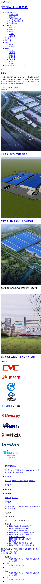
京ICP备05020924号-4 (27, 549)
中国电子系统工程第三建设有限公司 (21, 535)
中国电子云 (13, 541)
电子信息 (12, 27)
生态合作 (8, 40)
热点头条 (12, 46)
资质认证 (12, 55)
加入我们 (12, 61)
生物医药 (12, 29)
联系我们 (12, 63)
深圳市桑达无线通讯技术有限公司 (21, 543)
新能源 (11, 32)
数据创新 (12, 17)
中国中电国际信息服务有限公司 (20, 539)
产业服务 (8, 25)
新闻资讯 (8, 42)
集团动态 (12, 44)
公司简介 (12, 51)
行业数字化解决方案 (16, 21)
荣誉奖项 (12, 57)
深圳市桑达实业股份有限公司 (19, 530)
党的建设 (12, 59)
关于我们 (8, 48)
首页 (2, 87)
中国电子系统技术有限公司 (18, 528)
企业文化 (12, 53)
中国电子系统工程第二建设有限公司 (21, 545)
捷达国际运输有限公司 (17, 537)
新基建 (11, 34)
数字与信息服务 (10, 12)
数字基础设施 (13, 15)
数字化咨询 (13, 23)
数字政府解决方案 (15, 19)
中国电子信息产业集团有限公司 (20, 526)
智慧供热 (12, 36)
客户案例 (8, 38)
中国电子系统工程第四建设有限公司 (21, 532)
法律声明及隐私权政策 (9, 553)
